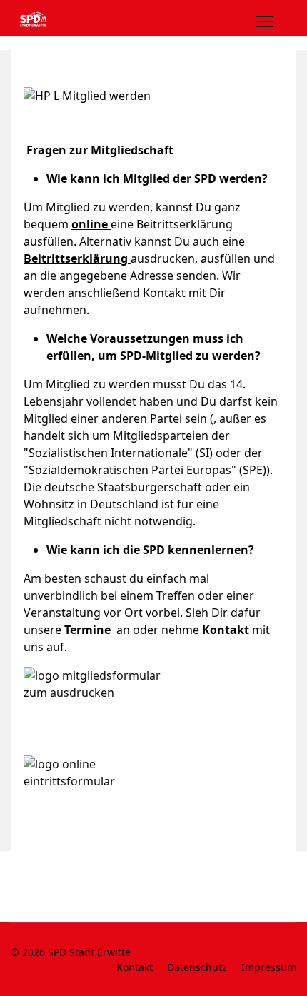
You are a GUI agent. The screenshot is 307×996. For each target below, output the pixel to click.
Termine (90, 630)
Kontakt (227, 630)
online (89, 224)
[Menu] (264, 21)
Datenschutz (197, 967)
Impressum (268, 967)
